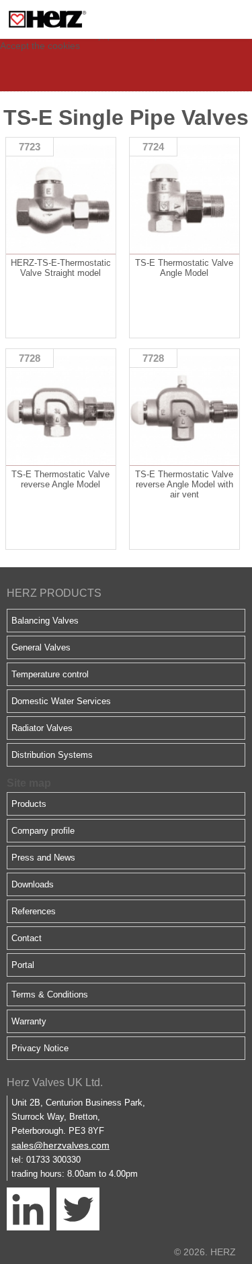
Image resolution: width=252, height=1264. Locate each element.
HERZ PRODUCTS (54, 593)
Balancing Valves (45, 621)
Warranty (28, 1021)
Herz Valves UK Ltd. (55, 1082)
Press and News (43, 858)
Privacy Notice (40, 1048)
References (33, 911)
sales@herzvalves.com (60, 1145)
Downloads (32, 884)
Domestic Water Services (61, 701)
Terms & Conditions (49, 994)
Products (28, 804)
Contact (26, 938)
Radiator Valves (42, 728)
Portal (22, 965)
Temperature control (50, 674)
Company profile (43, 831)
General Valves (41, 647)
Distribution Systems (52, 755)
